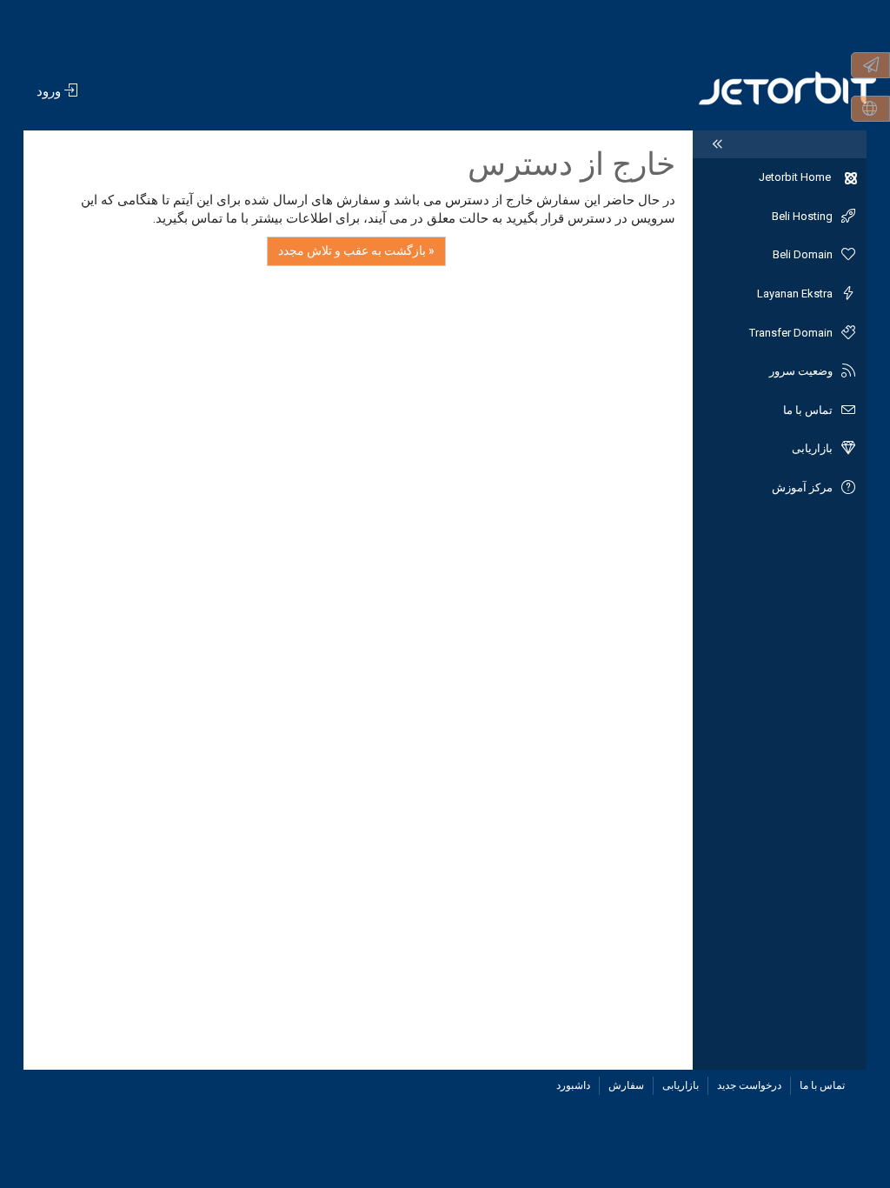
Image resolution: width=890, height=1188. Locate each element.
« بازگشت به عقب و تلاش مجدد (356, 250)
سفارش (626, 1085)
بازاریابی (680, 1085)
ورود (50, 91)
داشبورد (573, 1085)
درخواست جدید (749, 1085)
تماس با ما (822, 1085)
